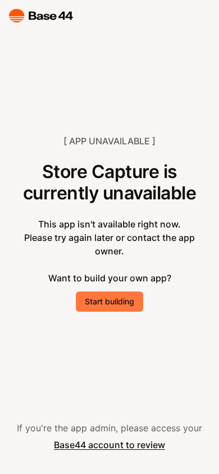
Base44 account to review (109, 444)
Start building (109, 301)
